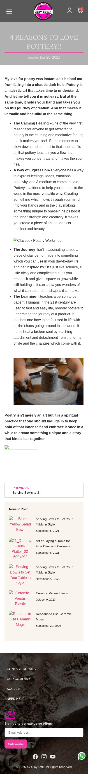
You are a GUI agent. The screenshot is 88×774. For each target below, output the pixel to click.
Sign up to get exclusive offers (29, 723)
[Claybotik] (37, 11)
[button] (9, 11)
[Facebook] (35, 756)
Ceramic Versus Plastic (52, 593)
